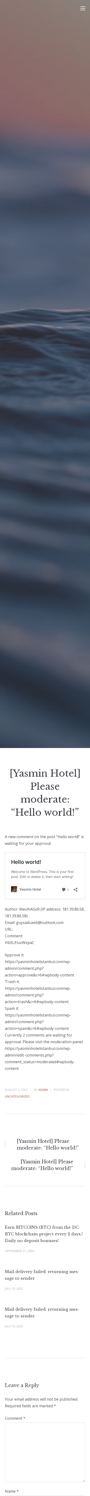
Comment (15, 1418)
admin (43, 1090)
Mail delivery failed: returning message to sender (42, 1275)
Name (12, 1491)
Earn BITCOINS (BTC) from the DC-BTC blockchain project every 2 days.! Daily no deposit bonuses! (44, 1234)
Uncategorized (17, 1096)
